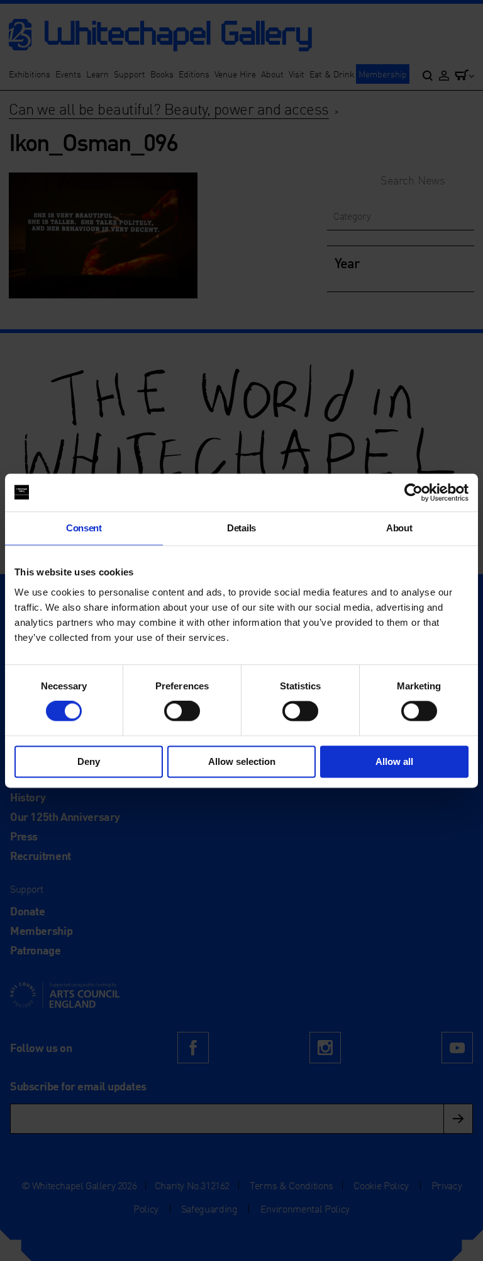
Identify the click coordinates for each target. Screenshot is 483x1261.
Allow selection (241, 761)
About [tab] (399, 528)
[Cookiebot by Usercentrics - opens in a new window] (413, 492)
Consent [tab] (84, 528)
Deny (88, 761)
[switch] (182, 711)
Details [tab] (241, 528)
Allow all (394, 761)
